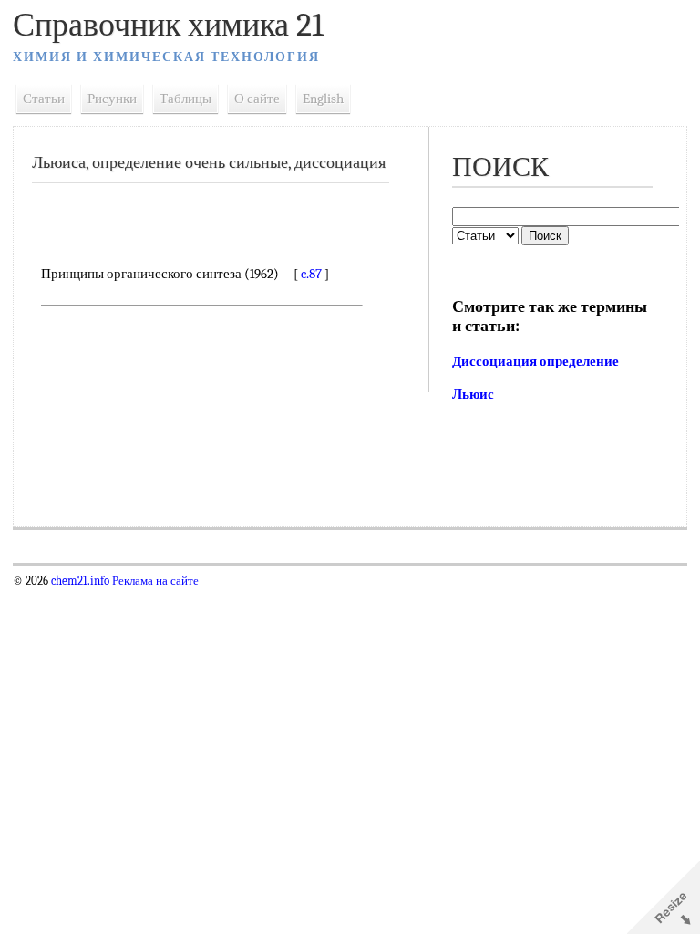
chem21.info (80, 581)
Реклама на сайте (154, 581)
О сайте (257, 98)
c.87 (311, 273)
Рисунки (112, 98)
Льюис (473, 394)
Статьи (44, 98)
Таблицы (185, 98)
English (323, 98)
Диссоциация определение (535, 361)
